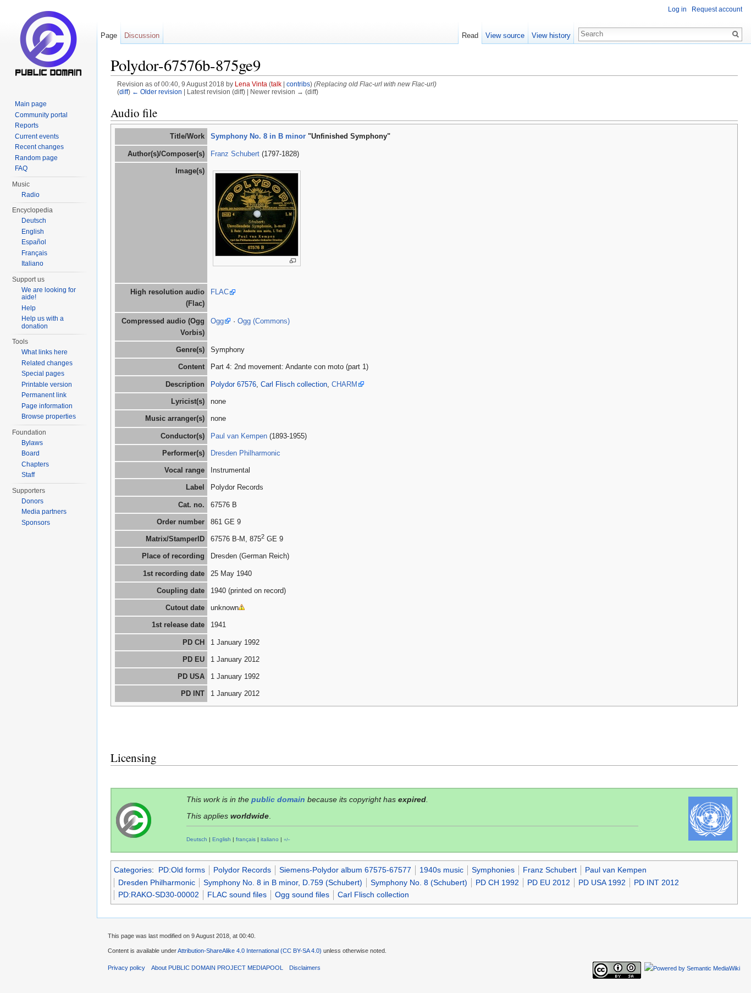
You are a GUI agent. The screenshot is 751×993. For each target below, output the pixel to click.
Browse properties (48, 416)
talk (276, 83)
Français (34, 253)
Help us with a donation (42, 322)
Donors (32, 501)
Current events (37, 136)
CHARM (344, 384)
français (246, 839)
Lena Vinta (251, 83)
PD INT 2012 (656, 882)
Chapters (35, 464)
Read (470, 35)
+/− (287, 839)
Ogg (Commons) (264, 321)
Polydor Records (242, 869)
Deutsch (196, 839)
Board (30, 453)
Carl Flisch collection (294, 384)
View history (551, 35)
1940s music (441, 869)
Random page (36, 158)
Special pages (42, 373)
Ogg (217, 321)
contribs (298, 83)
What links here (44, 352)
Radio (30, 195)
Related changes (47, 363)
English (221, 839)
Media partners (44, 511)
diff (123, 91)
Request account (717, 9)
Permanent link (44, 395)
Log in (677, 9)
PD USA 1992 (602, 882)
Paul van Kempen (239, 436)
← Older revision (157, 91)
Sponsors (35, 522)
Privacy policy (126, 967)
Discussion (141, 35)
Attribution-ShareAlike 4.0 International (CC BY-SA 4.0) (250, 950)
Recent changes (39, 147)
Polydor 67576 (233, 384)
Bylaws (32, 443)
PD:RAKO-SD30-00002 (158, 894)
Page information (47, 406)
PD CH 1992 (497, 882)
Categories (133, 869)
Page (109, 35)
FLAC (220, 292)
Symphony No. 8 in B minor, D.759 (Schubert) (282, 882)
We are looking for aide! (48, 293)
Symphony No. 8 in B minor (258, 136)
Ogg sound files (302, 894)
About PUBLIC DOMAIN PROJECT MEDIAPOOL (217, 967)
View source (504, 35)
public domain (278, 799)
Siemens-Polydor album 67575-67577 (345, 869)
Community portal (41, 115)
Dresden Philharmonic (245, 453)
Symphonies (493, 869)
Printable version (46, 384)
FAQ (21, 168)
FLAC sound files (237, 894)
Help (28, 308)
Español (33, 242)
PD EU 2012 (548, 882)
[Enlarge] (293, 261)
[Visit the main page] (48, 44)
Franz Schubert (235, 154)
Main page (31, 104)
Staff (28, 475)
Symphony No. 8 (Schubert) (419, 882)
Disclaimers (305, 967)
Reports (26, 125)
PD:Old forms (181, 869)
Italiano (32, 263)
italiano (270, 839)
